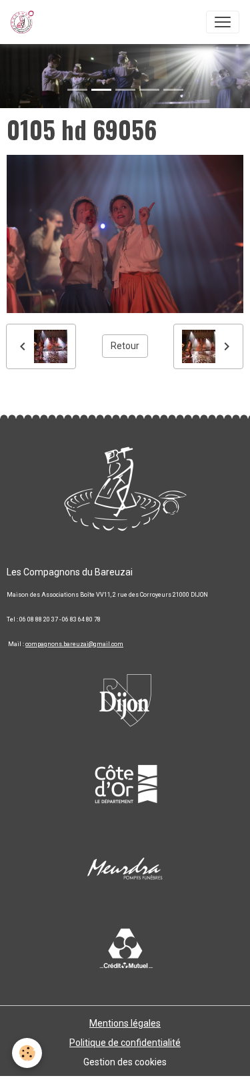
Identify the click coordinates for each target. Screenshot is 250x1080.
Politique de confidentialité (125, 1042)
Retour (125, 345)
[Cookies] (27, 1053)
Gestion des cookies (125, 1062)
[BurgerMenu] (222, 22)
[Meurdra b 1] (125, 869)
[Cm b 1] (125, 949)
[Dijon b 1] (125, 695)
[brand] (25, 22)
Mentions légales (125, 1023)
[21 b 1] (125, 782)
